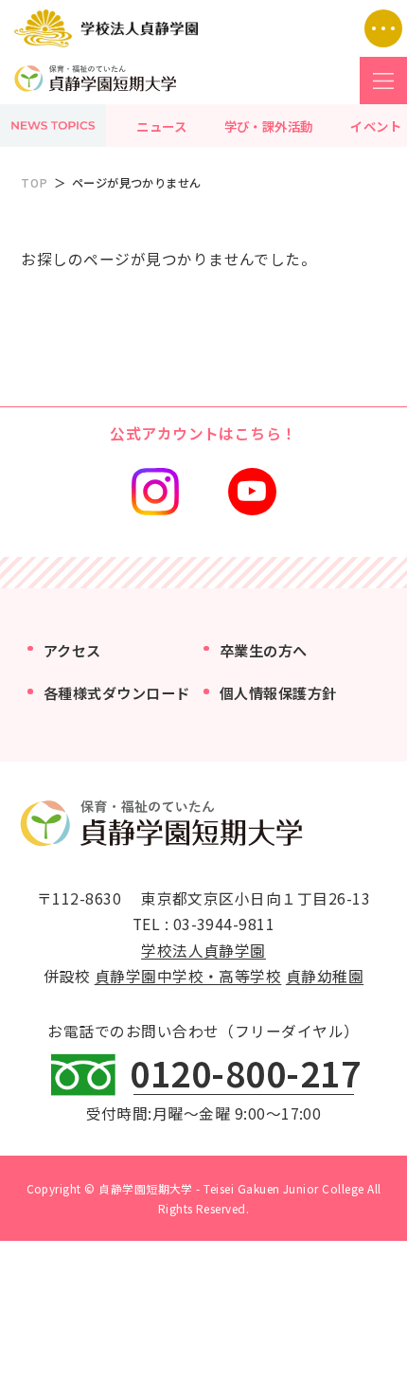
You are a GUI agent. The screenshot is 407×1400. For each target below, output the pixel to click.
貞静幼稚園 (324, 976)
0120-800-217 (245, 1072)
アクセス (72, 649)
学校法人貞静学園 (203, 950)
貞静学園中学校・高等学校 (188, 976)
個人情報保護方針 (278, 692)
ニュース (161, 126)
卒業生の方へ (264, 649)
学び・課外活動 (268, 126)
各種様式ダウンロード (117, 692)
